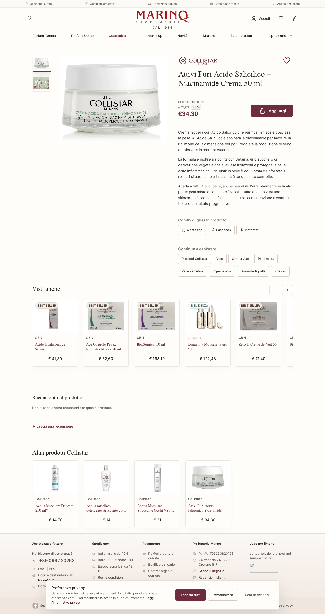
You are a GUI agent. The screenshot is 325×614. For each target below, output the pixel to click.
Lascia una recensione (55, 426)
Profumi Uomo (82, 36)
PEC (52, 568)
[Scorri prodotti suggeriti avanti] (287, 290)
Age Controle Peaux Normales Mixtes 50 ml (103, 346)
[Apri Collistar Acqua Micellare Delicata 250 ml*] (55, 478)
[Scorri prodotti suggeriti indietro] (274, 290)
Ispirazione (277, 36)
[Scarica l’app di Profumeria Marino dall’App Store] (264, 567)
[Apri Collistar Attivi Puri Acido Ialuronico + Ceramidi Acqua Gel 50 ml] (208, 478)
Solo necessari (257, 595)
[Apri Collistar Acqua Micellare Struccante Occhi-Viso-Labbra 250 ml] (157, 478)
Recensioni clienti (212, 577)
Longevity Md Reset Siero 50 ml (207, 346)
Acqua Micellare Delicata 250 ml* (54, 508)
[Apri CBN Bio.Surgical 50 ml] (157, 316)
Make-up (155, 36)
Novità (182, 36)
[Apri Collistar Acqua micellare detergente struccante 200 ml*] (106, 478)
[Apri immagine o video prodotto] (113, 98)
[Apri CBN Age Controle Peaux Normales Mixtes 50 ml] (106, 316)
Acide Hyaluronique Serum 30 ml (50, 346)
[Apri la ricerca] (30, 18)
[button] (287, 61)
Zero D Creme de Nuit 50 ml (258, 346)
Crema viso (240, 259)
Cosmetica (117, 36)
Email (42, 568)
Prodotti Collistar (194, 259)
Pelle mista (266, 259)
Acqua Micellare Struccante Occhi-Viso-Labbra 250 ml (154, 508)
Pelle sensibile (192, 271)
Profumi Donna (44, 36)
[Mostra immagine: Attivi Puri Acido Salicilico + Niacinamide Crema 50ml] (41, 83)
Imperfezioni (221, 271)
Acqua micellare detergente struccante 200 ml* (105, 508)
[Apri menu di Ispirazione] (291, 35)
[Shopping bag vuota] (295, 18)
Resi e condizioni (110, 577)
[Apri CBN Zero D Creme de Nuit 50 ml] (259, 316)
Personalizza (223, 595)
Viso (219, 259)
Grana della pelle (253, 271)
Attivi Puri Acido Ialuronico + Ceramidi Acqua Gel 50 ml (204, 508)
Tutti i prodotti (241, 36)
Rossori (280, 271)
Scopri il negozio (211, 571)
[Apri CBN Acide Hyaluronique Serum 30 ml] (55, 316)
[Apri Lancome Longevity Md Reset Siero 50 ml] (208, 316)
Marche (209, 36)
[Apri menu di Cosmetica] (130, 35)
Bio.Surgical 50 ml (151, 344)
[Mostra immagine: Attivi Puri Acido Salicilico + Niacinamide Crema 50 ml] (42, 63)
